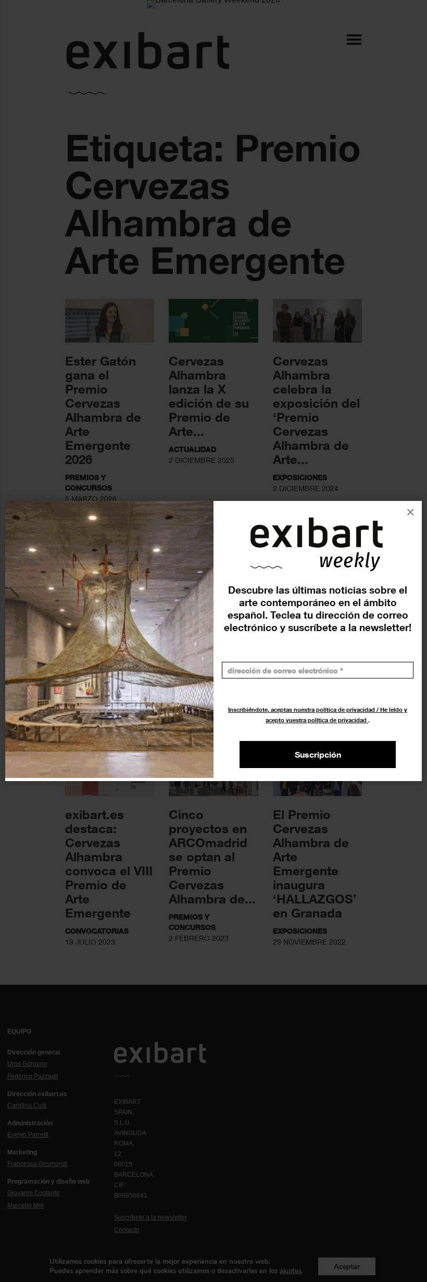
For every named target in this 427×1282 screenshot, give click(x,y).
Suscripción (318, 754)
